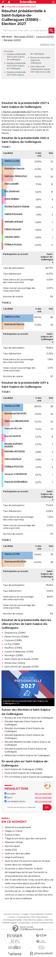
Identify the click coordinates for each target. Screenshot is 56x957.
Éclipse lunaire (12, 834)
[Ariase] (14, 953)
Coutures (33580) (13, 640)
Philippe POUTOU (13, 466)
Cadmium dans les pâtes (17, 853)
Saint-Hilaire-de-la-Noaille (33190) (21, 659)
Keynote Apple (12, 846)
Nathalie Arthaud (13, 221)
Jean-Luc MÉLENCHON (16, 421)
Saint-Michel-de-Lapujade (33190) (21, 666)
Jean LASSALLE (12, 459)
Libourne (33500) (45, 36)
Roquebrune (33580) (14, 632)
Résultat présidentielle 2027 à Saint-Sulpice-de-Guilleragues (16, 57)
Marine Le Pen (12, 160)
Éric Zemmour (11, 191)
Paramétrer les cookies (33, 920)
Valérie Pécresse (13, 214)
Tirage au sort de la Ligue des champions (25, 838)
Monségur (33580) (13, 655)
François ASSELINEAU (15, 481)
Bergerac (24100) (12, 40)
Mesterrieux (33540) (14, 663)
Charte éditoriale (36, 914)
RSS (33, 917)
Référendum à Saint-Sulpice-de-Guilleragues (27, 755)
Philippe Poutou (13, 244)
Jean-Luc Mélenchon (15, 176)
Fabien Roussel (12, 229)
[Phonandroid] (41, 953)
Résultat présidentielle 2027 (21, 6)
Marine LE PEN (12, 405)
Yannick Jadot (12, 236)
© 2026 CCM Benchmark (42, 923)
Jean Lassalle (11, 183)
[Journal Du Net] (14, 941)
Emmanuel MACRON (15, 413)
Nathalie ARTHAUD (14, 451)
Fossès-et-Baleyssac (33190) (18, 651)
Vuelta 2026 (11, 849)
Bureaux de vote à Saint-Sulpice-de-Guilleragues (28, 717)
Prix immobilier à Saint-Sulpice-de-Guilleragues (28, 777)
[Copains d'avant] (14, 947)
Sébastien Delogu (14, 842)
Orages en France (14, 831)
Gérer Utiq (48, 920)
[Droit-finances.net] (41, 941)
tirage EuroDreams (14, 857)
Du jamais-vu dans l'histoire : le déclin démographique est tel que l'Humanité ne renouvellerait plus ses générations (26, 872)
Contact (12, 917)
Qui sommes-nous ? (12, 914)
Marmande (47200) (23, 36)
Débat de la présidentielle (18, 827)
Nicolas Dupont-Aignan (17, 206)
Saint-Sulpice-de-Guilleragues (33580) (23, 769)
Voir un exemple (43, 793)
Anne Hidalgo (11, 198)
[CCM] (41, 935)
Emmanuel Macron (14, 168)
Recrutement (42, 917)
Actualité (11, 793)
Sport (9, 797)
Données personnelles (13, 920)
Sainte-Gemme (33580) (16, 636)
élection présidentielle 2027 (17, 111)
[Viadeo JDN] (41, 947)
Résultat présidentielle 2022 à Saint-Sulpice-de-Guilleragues (16, 66)
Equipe (25, 914)
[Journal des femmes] (14, 935)
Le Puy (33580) (12, 644)
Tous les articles (23, 917)
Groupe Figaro (24, 923)
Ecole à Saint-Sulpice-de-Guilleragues (23, 773)
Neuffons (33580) (13, 647)
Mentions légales (10, 923)
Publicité (48, 914)
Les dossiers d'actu (15, 801)
